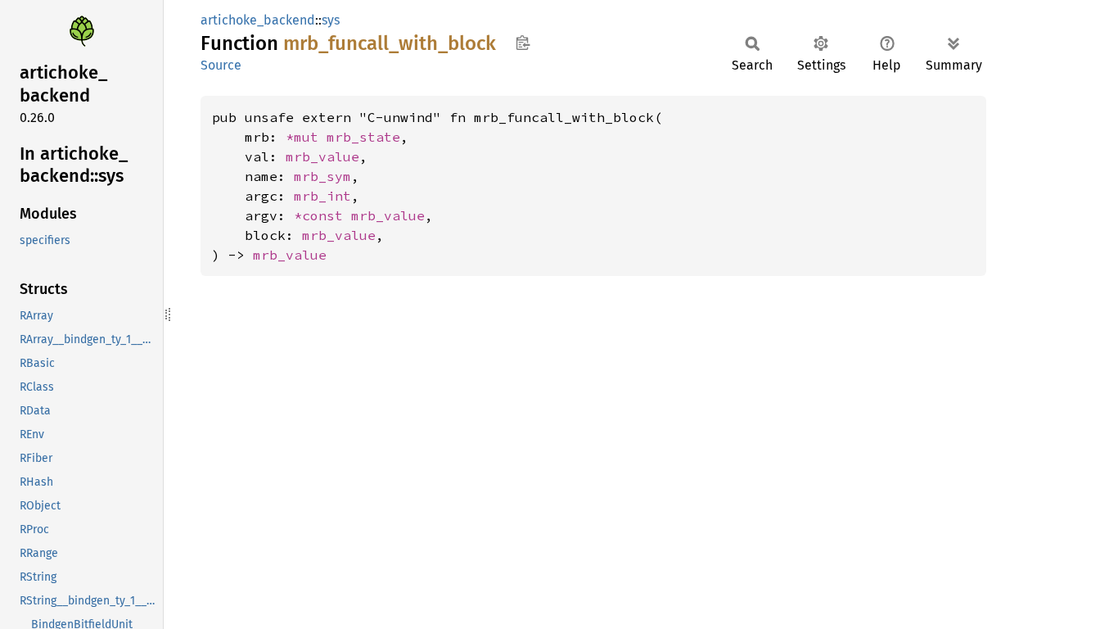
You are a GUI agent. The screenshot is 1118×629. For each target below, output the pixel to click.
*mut (306, 137)
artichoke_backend (258, 20)
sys (331, 20)
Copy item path (522, 43)
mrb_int (322, 196)
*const (322, 215)
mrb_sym (322, 176)
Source (221, 65)
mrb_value (322, 156)
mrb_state (363, 137)
